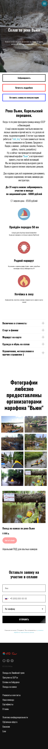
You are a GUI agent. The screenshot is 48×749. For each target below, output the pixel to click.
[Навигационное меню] (44, 3)
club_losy (16, 591)
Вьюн (26, 608)
